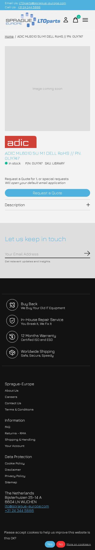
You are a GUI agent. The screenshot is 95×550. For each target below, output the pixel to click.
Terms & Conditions (19, 409)
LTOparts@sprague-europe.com (42, 3)
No (61, 544)
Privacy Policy (15, 476)
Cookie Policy (15, 463)
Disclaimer (13, 469)
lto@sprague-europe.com (27, 506)
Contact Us (13, 403)
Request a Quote (47, 193)
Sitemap (11, 482)
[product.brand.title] (47, 142)
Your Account (14, 446)
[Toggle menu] (85, 20)
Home (9, 36)
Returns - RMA (15, 433)
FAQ (7, 427)
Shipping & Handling (20, 439)
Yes (50, 544)
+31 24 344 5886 (29, 7)
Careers (11, 397)
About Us (12, 390)
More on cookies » (78, 544)
